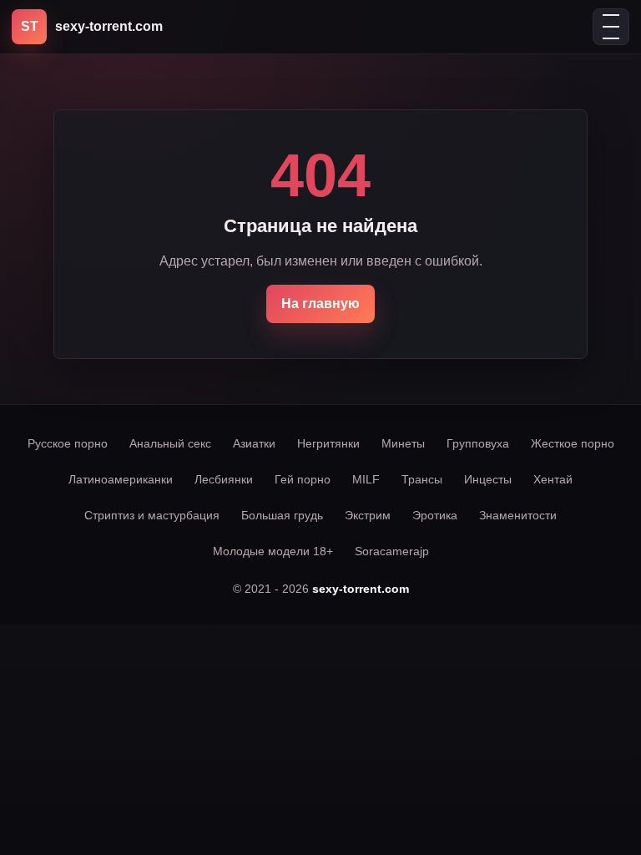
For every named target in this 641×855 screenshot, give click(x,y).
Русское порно (68, 443)
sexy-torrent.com (360, 588)
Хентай (553, 479)
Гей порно (303, 479)
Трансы (421, 479)
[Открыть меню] (611, 26)
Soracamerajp (392, 551)
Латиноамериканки (120, 479)
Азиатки (254, 443)
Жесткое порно (572, 443)
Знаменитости (518, 515)
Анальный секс (170, 443)
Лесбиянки (223, 479)
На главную (320, 303)
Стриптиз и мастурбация (152, 515)
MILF (366, 479)
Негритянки (328, 443)
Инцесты (488, 479)
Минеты (403, 443)
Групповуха (478, 443)
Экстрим (368, 515)
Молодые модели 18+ (273, 551)
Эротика (434, 515)
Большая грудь (282, 515)
